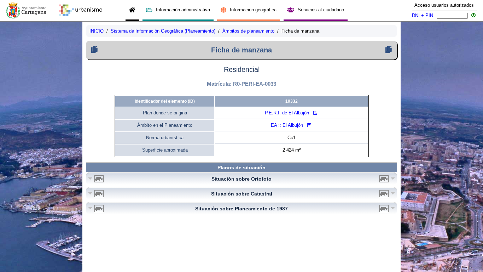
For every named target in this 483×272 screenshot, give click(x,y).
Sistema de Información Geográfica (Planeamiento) (163, 31)
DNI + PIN (422, 15)
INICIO (96, 31)
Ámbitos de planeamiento (248, 31)
